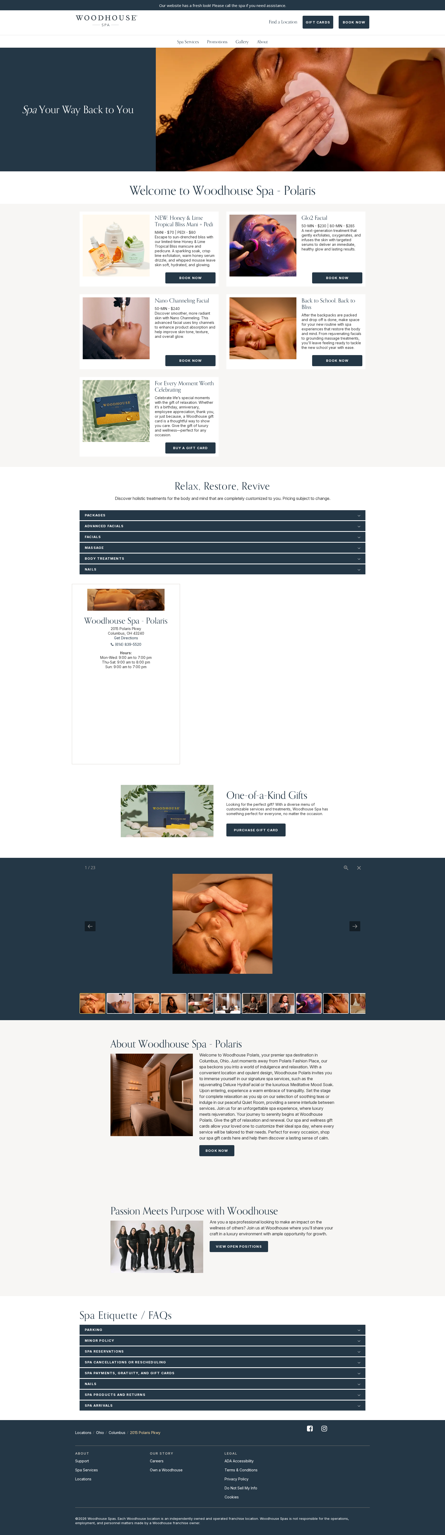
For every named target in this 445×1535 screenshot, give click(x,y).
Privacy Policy (237, 1479)
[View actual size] (346, 868)
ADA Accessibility (239, 1461)
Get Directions (126, 638)
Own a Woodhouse (166, 1470)
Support (82, 1461)
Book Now (354, 22)
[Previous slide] (90, 926)
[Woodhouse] (107, 20)
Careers (157, 1461)
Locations (83, 1432)
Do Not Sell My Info (241, 1488)
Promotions (217, 41)
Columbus (117, 1432)
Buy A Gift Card (190, 448)
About (262, 41)
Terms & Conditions (241, 1470)
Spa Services (188, 41)
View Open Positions (239, 1246)
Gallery (242, 41)
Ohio (100, 1432)
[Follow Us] (309, 1432)
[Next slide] (354, 926)
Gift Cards (318, 22)
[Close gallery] (359, 868)
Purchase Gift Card (256, 830)
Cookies (232, 1497)
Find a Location (283, 22)
